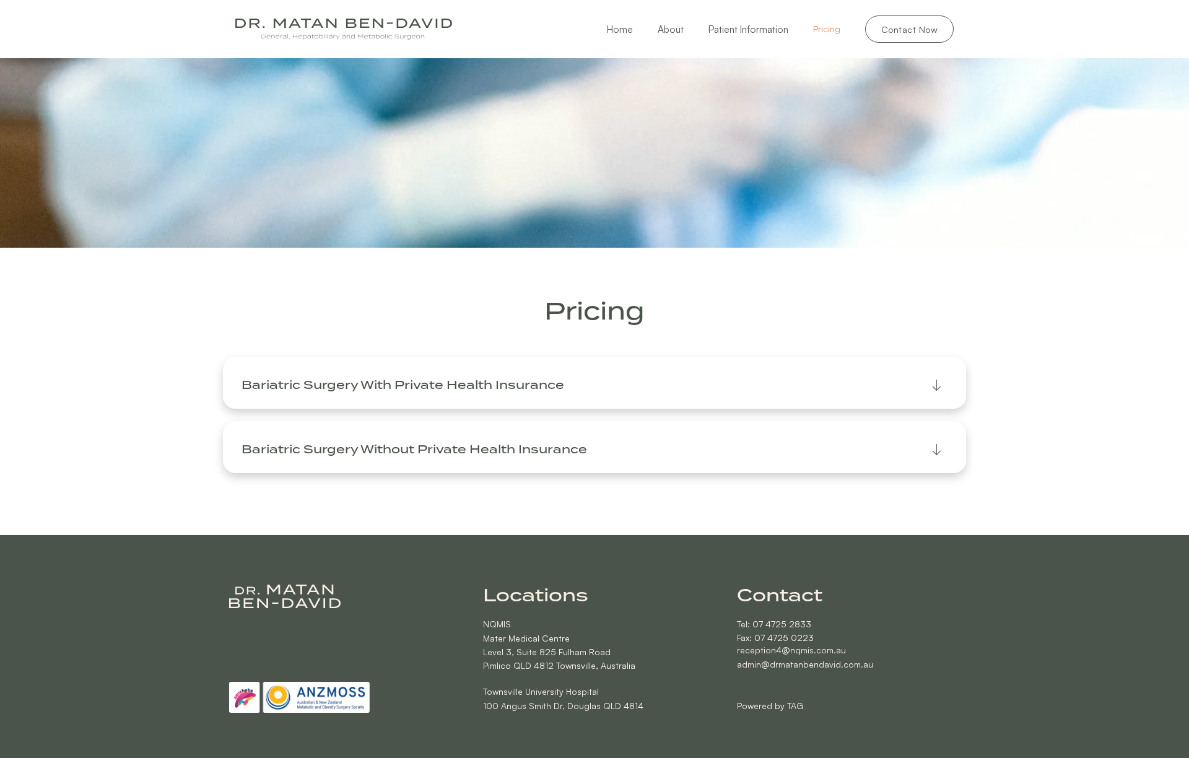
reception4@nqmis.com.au (791, 650)
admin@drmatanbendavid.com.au (805, 664)
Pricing (826, 29)
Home (620, 29)
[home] (343, 29)
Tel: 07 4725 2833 (774, 624)
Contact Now (909, 29)
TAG (795, 705)
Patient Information (748, 29)
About (671, 29)
